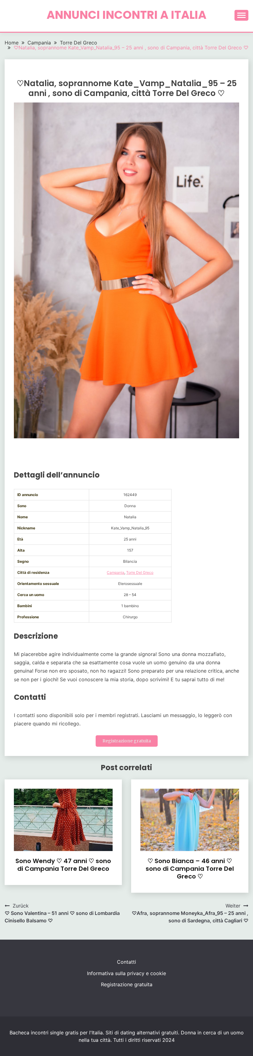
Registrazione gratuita (126, 741)
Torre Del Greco (139, 572)
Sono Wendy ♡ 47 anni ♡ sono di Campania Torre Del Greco (63, 865)
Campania (115, 572)
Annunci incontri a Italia (126, 15)
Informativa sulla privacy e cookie (126, 973)
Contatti (126, 962)
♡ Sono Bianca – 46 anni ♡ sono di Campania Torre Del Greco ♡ (190, 869)
